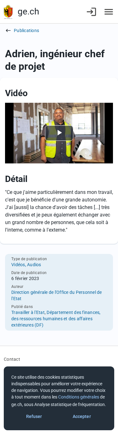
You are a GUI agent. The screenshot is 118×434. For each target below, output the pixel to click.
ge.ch (28, 11)
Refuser (34, 416)
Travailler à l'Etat (28, 312)
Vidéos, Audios (26, 264)
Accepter (82, 416)
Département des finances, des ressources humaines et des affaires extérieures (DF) (56, 318)
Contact (12, 359)
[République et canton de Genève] (8, 12)
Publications (26, 30)
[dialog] (59, 398)
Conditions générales (78, 396)
